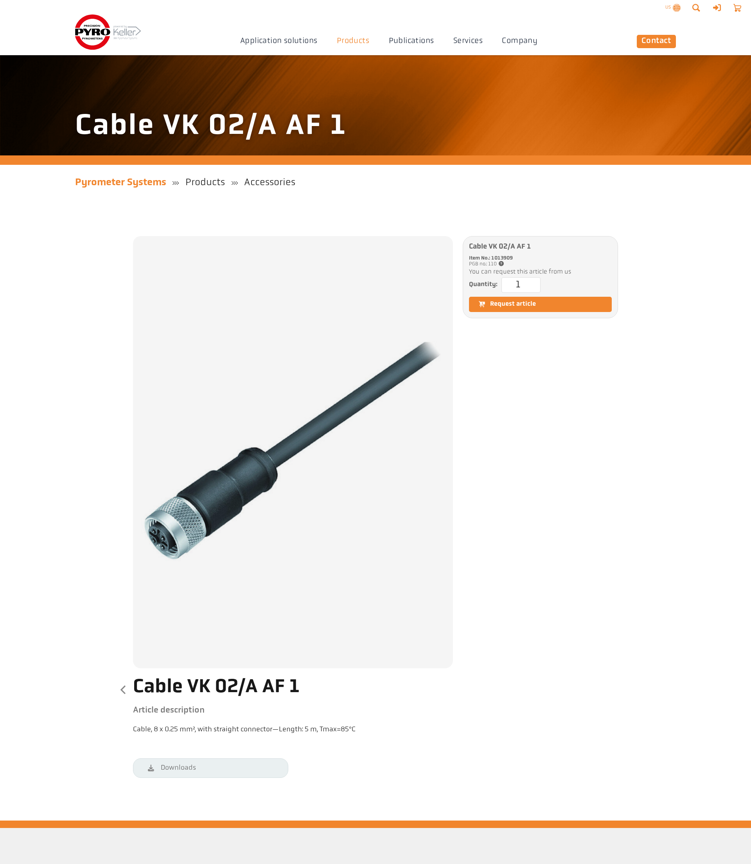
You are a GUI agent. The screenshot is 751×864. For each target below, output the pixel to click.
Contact (656, 41)
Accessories (269, 183)
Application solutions (279, 41)
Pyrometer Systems (120, 183)
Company (519, 41)
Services (468, 41)
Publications (411, 41)
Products (353, 41)
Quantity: (483, 284)
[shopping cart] (737, 8)
